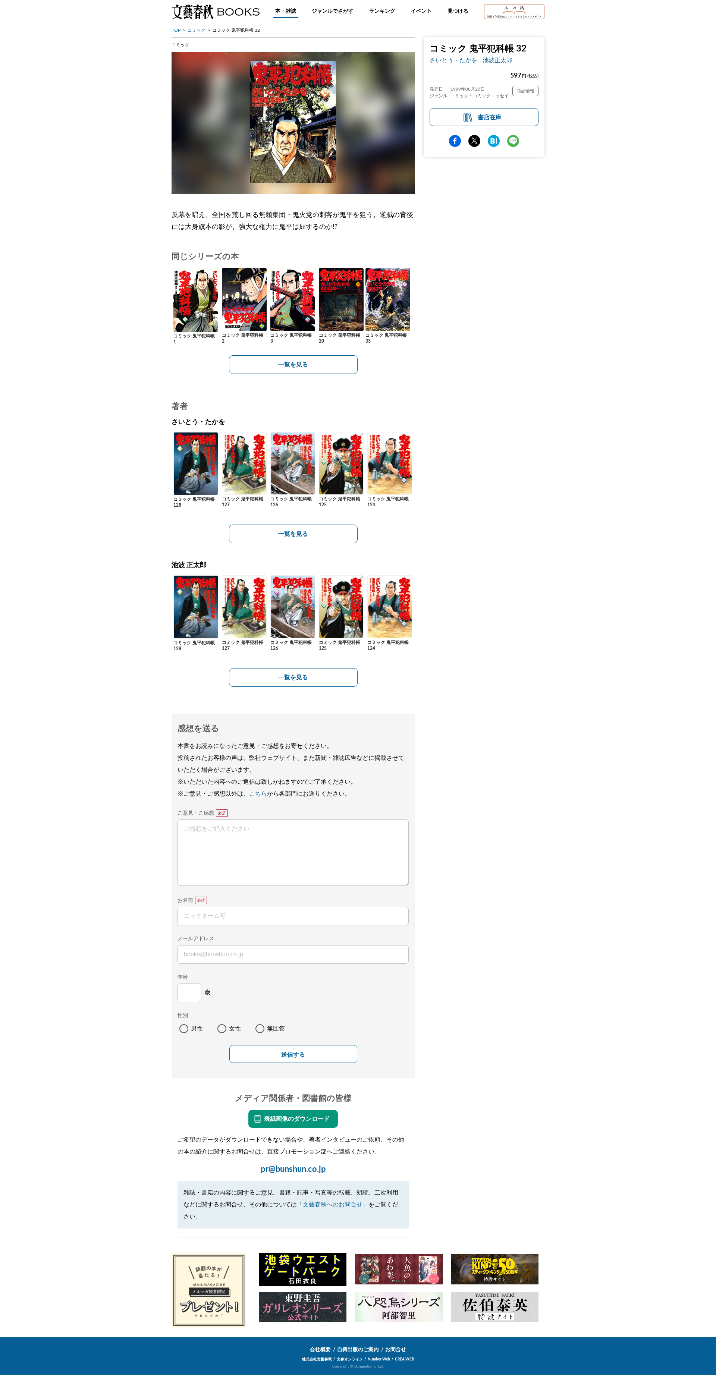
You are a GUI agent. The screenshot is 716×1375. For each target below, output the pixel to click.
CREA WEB (404, 1359)
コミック (196, 30)
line (513, 141)
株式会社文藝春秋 (317, 1359)
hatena (494, 141)
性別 (183, 1015)
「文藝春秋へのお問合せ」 (332, 1205)
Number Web (379, 1359)
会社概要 (320, 1349)
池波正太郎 (497, 60)
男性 (197, 1029)
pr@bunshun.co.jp (293, 1169)
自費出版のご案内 (358, 1349)
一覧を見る (293, 365)
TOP (176, 30)
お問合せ (395, 1349)
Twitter (474, 141)
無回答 (276, 1029)
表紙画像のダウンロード (297, 1119)
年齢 (183, 977)
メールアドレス (196, 938)
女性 (235, 1029)
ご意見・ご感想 (196, 813)
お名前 (185, 900)
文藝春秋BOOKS (216, 11)
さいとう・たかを (453, 60)
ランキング (382, 11)
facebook (455, 141)
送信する (293, 1054)
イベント (421, 11)
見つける (458, 11)
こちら (258, 794)
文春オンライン (350, 1359)
